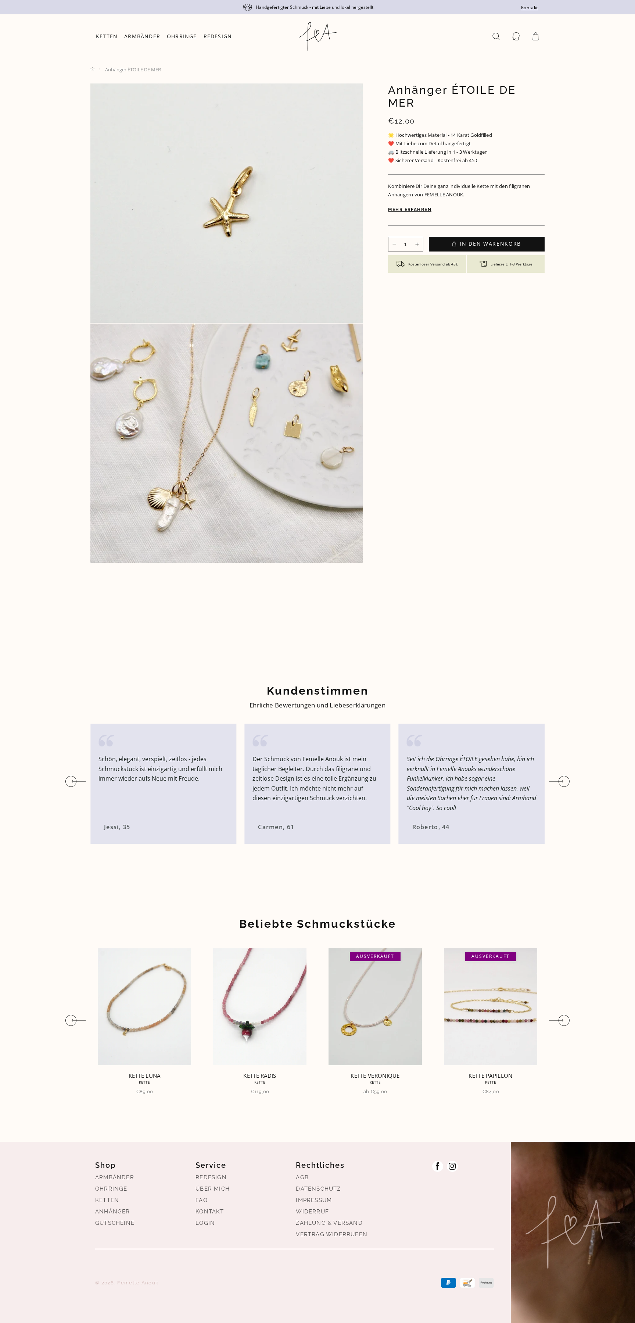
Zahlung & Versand (329, 1223)
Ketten (107, 1200)
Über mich (212, 1188)
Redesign (211, 1177)
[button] (496, 36)
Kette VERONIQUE (259, 1075)
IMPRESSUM (314, 1200)
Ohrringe (111, 1188)
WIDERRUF (312, 1211)
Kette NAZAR (490, 1075)
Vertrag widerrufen (331, 1234)
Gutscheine (114, 1223)
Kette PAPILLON (375, 1075)
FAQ (201, 1200)
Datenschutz (318, 1188)
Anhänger (112, 1211)
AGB (302, 1177)
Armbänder (114, 1177)
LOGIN (205, 1223)
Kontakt (529, 7)
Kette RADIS (144, 1075)
